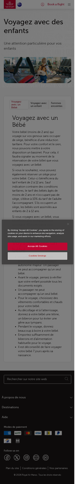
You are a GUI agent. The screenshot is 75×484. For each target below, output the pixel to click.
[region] (37, 242)
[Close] (68, 224)
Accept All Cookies (37, 246)
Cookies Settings (37, 256)
